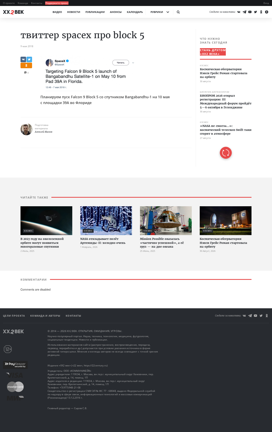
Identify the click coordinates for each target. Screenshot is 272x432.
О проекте (9, 3)
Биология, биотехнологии (214, 92)
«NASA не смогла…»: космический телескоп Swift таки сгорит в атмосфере (225, 129)
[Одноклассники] (261, 12)
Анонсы (116, 12)
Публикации (95, 12)
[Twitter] (255, 12)
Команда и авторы (45, 315)
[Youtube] (250, 12)
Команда (23, 3)
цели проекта (14, 315)
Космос (204, 65)
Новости (73, 12)
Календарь (135, 12)
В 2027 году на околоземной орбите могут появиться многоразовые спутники (42, 242)
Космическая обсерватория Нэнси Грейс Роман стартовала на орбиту (223, 73)
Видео (57, 12)
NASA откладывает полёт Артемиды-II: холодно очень (102, 241)
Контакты (37, 3)
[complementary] (223, 98)
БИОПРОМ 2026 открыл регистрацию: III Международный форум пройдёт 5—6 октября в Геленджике (225, 101)
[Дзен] (266, 12)
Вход (266, 3)
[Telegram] (244, 12)
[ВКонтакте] (238, 12)
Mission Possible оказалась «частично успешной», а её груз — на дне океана (162, 242)
